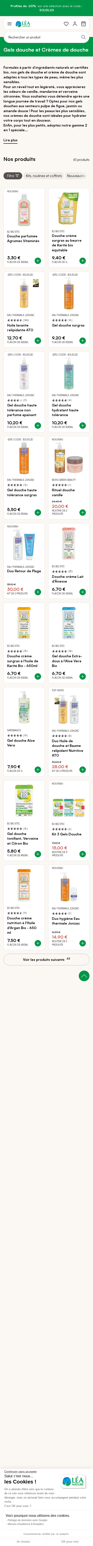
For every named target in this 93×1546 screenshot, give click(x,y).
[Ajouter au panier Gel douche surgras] (82, 340)
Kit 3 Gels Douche (67, 834)
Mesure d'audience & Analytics (26, 1524)
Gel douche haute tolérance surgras (22, 492)
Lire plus (10, 140)
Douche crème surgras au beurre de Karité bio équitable (67, 243)
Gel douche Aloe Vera (21, 742)
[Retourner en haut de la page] (84, 976)
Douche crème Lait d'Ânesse (67, 578)
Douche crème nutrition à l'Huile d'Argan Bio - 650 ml (22, 925)
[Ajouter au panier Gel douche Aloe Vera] (38, 769)
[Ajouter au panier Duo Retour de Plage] (38, 592)
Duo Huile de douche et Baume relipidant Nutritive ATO (67, 748)
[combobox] (46, 37)
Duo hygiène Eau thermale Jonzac (66, 920)
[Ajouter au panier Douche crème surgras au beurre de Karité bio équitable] (82, 261)
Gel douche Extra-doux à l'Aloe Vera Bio (67, 661)
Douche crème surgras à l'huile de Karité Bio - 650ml (22, 661)
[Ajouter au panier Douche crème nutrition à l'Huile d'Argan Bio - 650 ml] (38, 943)
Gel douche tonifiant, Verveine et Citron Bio (22, 838)
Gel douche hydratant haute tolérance (65, 410)
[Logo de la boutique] (23, 23)
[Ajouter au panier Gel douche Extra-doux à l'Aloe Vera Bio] (82, 676)
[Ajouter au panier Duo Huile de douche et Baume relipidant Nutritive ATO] (82, 769)
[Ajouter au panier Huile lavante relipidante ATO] (38, 340)
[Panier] (83, 24)
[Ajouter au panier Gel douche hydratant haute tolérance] (82, 425)
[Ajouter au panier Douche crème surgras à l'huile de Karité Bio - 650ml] (38, 676)
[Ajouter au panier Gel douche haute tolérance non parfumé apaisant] (38, 425)
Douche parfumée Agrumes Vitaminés (23, 238)
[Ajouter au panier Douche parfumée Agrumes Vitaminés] (38, 261)
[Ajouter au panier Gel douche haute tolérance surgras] (38, 512)
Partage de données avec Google (27, 1520)
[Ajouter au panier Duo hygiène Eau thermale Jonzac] (82, 943)
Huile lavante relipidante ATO (20, 327)
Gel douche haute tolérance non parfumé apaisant (22, 410)
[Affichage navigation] (9, 24)
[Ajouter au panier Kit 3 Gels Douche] (82, 854)
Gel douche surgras (68, 325)
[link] (66, 24)
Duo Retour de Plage (24, 571)
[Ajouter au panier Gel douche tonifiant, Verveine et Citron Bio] (38, 854)
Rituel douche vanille (63, 492)
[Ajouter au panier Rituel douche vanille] (82, 512)
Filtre (10, 176)
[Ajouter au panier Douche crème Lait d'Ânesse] (82, 592)
